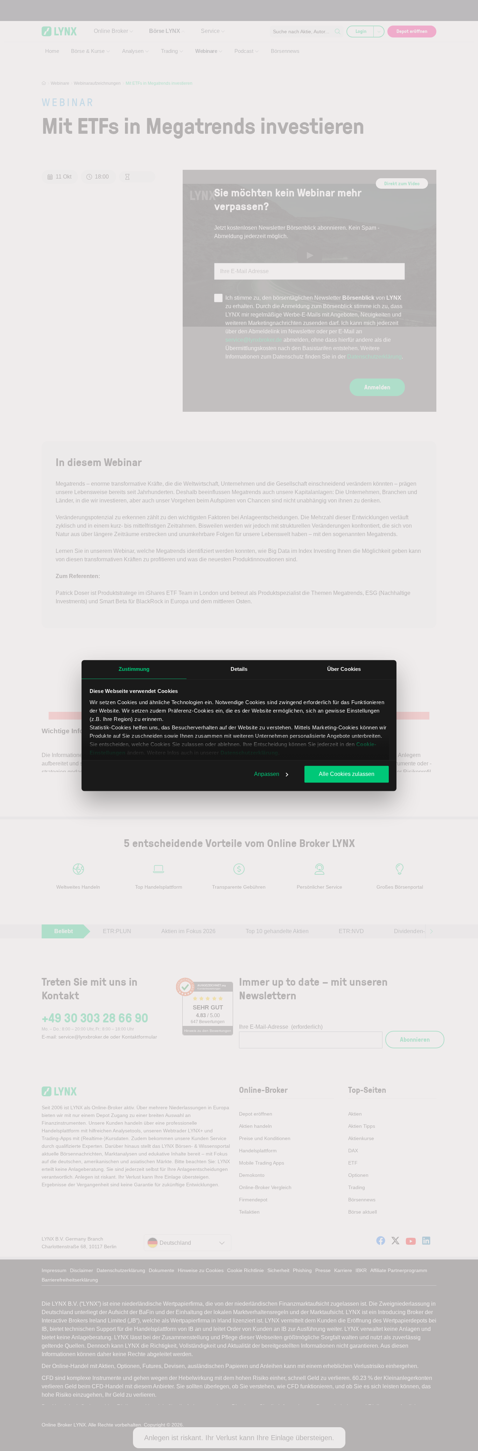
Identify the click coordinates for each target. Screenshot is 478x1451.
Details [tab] (239, 669)
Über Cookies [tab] (344, 669)
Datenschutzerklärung (249, 753)
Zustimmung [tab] (134, 669)
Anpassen (266, 774)
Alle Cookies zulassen (346, 774)
